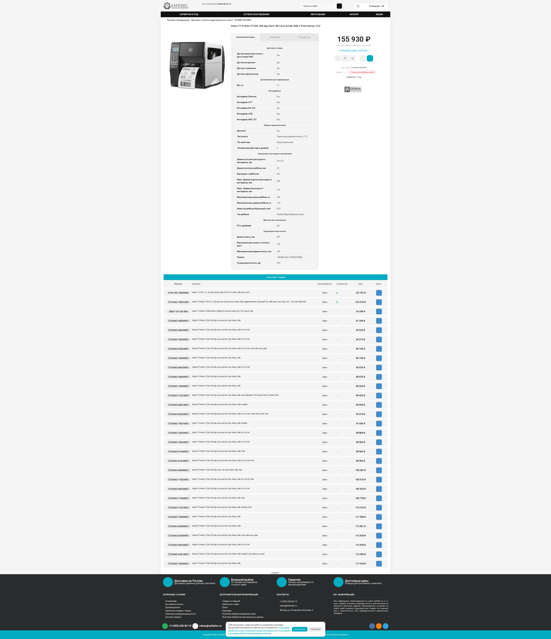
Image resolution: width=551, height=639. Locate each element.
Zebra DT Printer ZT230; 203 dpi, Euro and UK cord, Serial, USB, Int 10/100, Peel (223, 461)
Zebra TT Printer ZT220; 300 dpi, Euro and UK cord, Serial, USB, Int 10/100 (221, 442)
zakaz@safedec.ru (288, 606)
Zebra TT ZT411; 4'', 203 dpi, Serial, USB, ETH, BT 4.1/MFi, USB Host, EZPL (221, 292)
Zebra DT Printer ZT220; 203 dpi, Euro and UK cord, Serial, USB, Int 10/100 (221, 330)
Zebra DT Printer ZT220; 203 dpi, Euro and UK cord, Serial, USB (216, 320)
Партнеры (226, 611)
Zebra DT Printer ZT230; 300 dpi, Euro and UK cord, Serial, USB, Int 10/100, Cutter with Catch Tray (230, 414)
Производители (172, 607)
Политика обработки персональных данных (242, 617)
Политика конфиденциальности (180, 614)
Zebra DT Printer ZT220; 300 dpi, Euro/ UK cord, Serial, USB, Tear (217, 470)
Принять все (299, 629)
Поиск (225, 607)
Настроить (316, 629)
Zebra (324, 293)
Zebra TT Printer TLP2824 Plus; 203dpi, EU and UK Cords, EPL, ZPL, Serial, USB (222, 311)
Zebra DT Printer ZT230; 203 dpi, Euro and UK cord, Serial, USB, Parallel (219, 404)
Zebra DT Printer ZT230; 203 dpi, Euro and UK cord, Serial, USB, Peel (218, 451)
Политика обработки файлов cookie (239, 614)
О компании (170, 601)
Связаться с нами (230, 604)
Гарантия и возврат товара (178, 611)
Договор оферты (173, 617)
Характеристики (245, 37)
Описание (274, 37)
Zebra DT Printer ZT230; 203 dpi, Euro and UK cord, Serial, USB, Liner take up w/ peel (225, 535)
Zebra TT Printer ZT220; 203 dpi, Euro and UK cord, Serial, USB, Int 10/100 (221, 339)
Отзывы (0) (304, 37)
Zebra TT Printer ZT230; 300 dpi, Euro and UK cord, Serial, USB (216, 563)
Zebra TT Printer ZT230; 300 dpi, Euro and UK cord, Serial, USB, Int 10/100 (221, 433)
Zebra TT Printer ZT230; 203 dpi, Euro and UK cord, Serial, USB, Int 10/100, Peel (223, 479)
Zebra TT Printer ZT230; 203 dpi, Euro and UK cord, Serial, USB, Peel (218, 498)
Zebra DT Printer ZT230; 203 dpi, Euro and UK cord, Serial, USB (216, 376)
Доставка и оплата (174, 604)
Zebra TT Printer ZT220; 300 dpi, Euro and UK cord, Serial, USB (216, 517)
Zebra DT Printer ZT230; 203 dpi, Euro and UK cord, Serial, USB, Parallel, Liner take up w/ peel (228, 554)
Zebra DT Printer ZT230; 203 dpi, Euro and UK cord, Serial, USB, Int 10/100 (221, 367)
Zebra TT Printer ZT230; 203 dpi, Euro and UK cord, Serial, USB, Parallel (219, 423)
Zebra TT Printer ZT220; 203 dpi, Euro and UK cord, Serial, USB (216, 358)
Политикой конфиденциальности (261, 630)
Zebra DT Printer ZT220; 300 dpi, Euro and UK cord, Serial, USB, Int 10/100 (221, 489)
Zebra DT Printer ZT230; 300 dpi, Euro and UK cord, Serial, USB (216, 526)
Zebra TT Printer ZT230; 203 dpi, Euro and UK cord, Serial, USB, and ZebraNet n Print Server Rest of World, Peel (235, 395)
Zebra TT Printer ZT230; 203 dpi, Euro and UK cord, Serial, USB (216, 386)
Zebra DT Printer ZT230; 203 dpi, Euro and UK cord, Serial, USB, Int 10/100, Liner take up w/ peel (229, 348)
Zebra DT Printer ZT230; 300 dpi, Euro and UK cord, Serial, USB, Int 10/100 (221, 545)
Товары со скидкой (231, 601)
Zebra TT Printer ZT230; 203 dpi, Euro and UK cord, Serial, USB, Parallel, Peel (222, 507)
